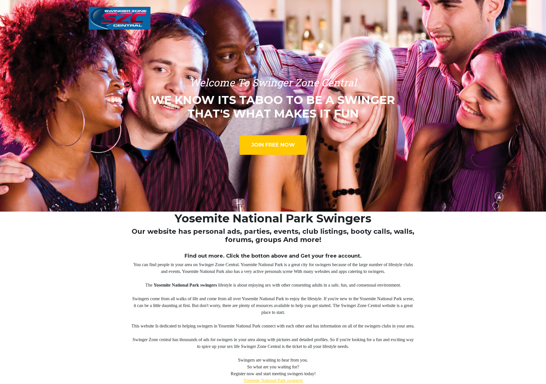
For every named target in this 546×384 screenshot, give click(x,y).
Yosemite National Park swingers (273, 380)
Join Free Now (273, 145)
